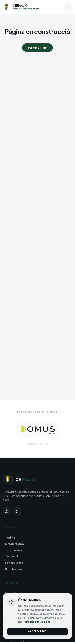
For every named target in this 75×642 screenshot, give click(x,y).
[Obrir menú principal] (68, 7)
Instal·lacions (13, 550)
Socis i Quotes (14, 562)
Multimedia (12, 556)
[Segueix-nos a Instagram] (6, 511)
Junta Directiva (14, 543)
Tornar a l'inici (37, 47)
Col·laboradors (14, 568)
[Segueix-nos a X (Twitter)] (17, 511)
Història (10, 537)
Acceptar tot (37, 631)
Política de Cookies (38, 621)
